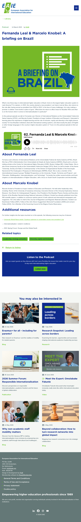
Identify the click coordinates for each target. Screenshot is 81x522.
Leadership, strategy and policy (15, 239)
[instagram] (42, 510)
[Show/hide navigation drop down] (76, 8)
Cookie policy (10, 489)
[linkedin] (33, 510)
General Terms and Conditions (17, 478)
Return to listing (13, 247)
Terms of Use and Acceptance (16, 482)
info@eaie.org (11, 468)
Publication (6, 395)
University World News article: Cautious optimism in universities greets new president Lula (34, 219)
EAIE (27, 27)
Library (8, 19)
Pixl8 (21, 473)
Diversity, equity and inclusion (41, 239)
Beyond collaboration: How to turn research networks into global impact (58, 432)
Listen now (40, 269)
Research (45, 344)
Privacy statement (12, 486)
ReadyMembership (25, 475)
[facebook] (38, 510)
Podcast (5, 27)
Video (44, 395)
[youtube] (47, 510)
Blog (4, 344)
